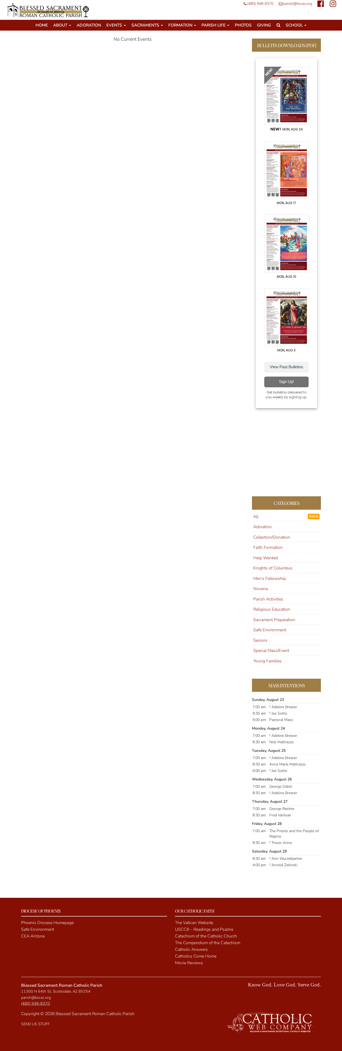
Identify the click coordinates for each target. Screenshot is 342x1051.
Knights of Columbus (273, 568)
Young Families (267, 661)
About (60, 25)
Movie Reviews (189, 963)
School (295, 25)
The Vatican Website (194, 923)
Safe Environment (269, 630)
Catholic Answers (191, 949)
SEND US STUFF (35, 1024)
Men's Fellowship (269, 578)
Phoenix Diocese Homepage (47, 923)
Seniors (260, 640)
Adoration (89, 25)
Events (114, 25)
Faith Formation (268, 547)
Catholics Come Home (195, 956)
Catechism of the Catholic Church (206, 936)
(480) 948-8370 (260, 3)
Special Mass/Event (271, 651)
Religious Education (271, 609)
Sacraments (145, 25)
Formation (180, 25)
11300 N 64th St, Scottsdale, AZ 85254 (56, 991)
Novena (260, 589)
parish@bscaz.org (297, 3)
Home (42, 25)
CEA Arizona (33, 936)
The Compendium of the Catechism (207, 943)
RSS (312, 517)
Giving (264, 25)
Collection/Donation (271, 537)
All (255, 517)
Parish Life (214, 25)
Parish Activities (268, 599)
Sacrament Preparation (274, 620)
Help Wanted (265, 558)
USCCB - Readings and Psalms (204, 929)
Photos (243, 25)
